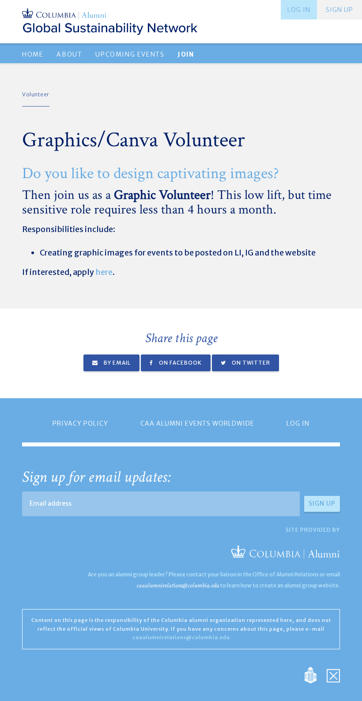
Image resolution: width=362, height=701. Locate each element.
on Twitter (250, 362)
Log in (298, 10)
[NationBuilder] (315, 675)
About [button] (69, 54)
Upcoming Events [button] (129, 54)
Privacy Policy (80, 423)
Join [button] (185, 54)
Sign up (339, 10)
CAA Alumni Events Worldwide (197, 423)
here (104, 272)
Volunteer (35, 94)
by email (116, 362)
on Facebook (180, 362)
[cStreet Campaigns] (333, 675)
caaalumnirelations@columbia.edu (177, 585)
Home (32, 54)
